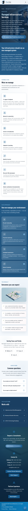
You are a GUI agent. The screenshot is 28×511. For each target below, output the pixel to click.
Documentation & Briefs (8, 506)
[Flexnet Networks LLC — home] (7, 2)
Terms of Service (12, 509)
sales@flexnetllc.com (14, 467)
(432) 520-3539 (17, 460)
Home (3, 8)
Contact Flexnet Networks (14, 471)
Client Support (14, 475)
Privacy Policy (5, 509)
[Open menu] (25, 2)
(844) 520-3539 (17, 462)
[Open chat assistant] (25, 508)
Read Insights (13, 496)
